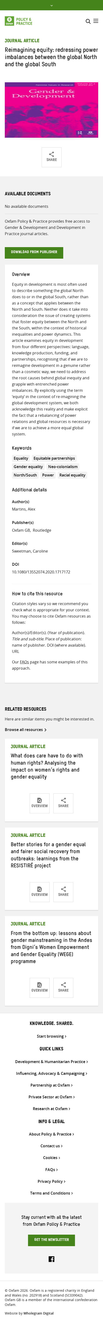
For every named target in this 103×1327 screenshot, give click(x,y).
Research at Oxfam (50, 1109)
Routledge (42, 530)
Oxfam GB (21, 530)
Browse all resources (24, 729)
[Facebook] (51, 1259)
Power (48, 475)
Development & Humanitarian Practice (50, 1061)
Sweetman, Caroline (30, 551)
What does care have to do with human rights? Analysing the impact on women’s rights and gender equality (47, 767)
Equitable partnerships (54, 458)
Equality (21, 458)
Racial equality (72, 475)
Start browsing (50, 1036)
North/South (25, 475)
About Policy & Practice (50, 1134)
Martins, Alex (23, 509)
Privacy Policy (50, 1181)
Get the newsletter (51, 1240)
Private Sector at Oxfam (50, 1097)
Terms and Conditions (50, 1193)
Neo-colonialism (63, 466)
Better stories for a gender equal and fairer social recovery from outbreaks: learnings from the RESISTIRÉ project (48, 856)
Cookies (50, 1157)
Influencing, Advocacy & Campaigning (50, 1073)
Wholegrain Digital (38, 1313)
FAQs (24, 662)
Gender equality (28, 466)
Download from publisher (34, 253)
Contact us (50, 1146)
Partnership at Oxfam (50, 1085)
